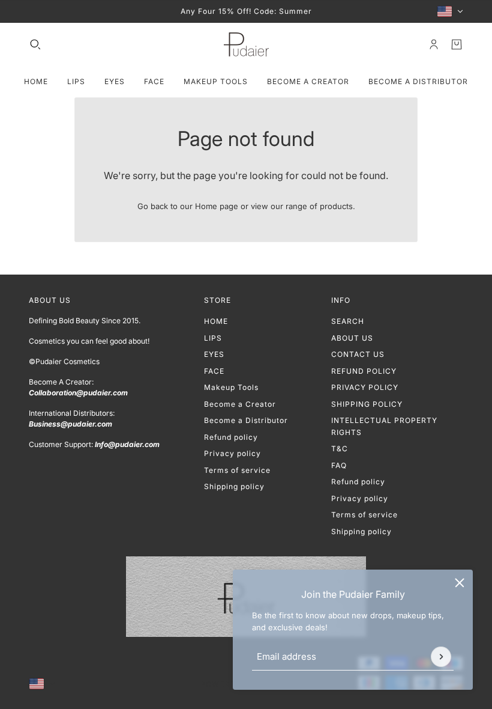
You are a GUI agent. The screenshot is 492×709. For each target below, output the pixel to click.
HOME (216, 321)
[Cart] (456, 44)
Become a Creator (240, 404)
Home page (216, 206)
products (336, 206)
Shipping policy (234, 486)
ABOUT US (352, 337)
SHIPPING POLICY (367, 404)
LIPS (213, 337)
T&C (339, 448)
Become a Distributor (246, 420)
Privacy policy (232, 453)
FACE (214, 371)
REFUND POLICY (364, 371)
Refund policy (231, 437)
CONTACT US (358, 354)
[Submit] (441, 657)
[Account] (433, 44)
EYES (214, 354)
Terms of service (237, 470)
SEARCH (347, 321)
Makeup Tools (231, 387)
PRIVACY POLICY (364, 387)
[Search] (35, 44)
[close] (460, 583)
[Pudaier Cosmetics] (246, 44)
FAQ (339, 465)
